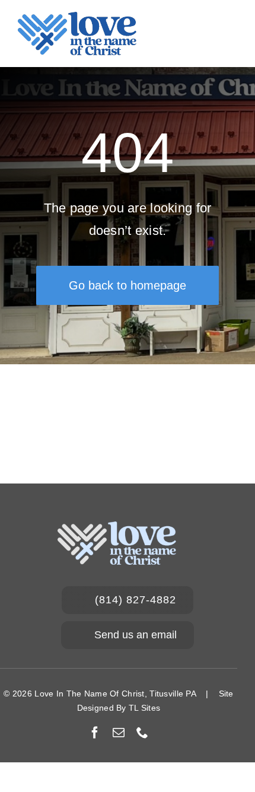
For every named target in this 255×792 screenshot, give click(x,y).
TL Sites (144, 708)
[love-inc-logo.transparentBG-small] (77, 17)
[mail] (119, 733)
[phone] (142, 733)
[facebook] (95, 733)
